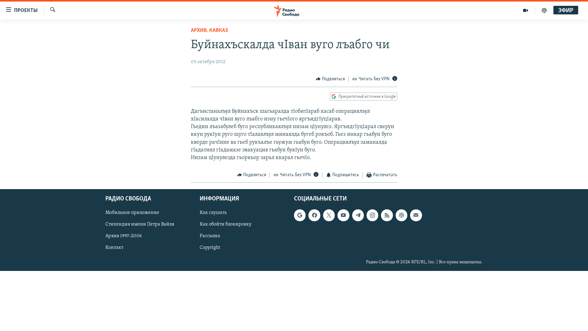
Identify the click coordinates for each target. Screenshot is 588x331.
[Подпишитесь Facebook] (314, 215)
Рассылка (210, 236)
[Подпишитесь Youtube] (343, 215)
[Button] (330, 79)
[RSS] (387, 215)
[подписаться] (416, 215)
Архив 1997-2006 (123, 236)
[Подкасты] (401, 215)
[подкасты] (544, 10)
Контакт (114, 247)
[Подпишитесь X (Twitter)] (329, 215)
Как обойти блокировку (225, 224)
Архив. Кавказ (209, 30)
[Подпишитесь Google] (300, 215)
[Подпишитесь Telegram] (358, 215)
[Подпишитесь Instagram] (372, 215)
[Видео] (525, 10)
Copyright (210, 247)
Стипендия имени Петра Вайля (139, 224)
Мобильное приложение (132, 212)
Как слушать (213, 212)
